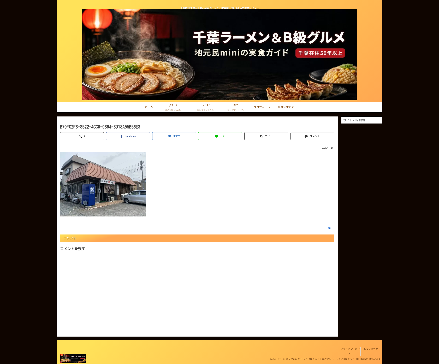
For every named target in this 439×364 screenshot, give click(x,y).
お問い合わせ (371, 349)
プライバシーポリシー (350, 351)
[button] (266, 136)
